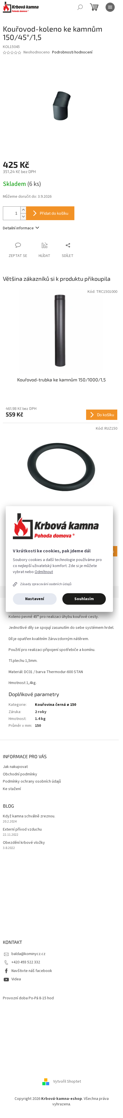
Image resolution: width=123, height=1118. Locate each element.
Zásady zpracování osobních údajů (46, 584)
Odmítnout (44, 572)
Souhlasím (84, 599)
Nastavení (34, 599)
